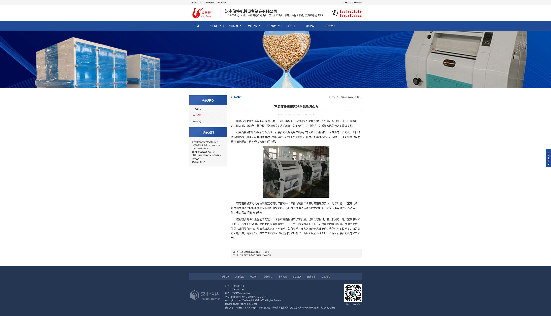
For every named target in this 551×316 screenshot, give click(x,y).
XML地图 (253, 303)
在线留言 (310, 25)
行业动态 (197, 114)
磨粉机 (267, 307)
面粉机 (239, 307)
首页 (196, 25)
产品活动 (197, 121)
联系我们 (358, 2)
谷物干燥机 (275, 307)
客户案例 (272, 25)
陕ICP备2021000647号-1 (236, 303)
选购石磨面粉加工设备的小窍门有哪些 (254, 252)
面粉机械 (246, 307)
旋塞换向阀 (299, 307)
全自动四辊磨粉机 (312, 307)
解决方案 (291, 25)
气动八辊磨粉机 (328, 307)
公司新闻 (197, 108)
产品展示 (233, 25)
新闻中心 (252, 25)
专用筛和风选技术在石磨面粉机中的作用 (255, 255)
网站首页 (225, 276)
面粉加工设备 (257, 307)
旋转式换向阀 (287, 307)
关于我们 (347, 2)
